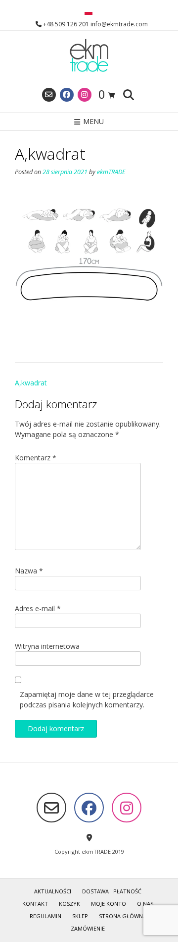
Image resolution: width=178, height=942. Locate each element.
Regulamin (45, 916)
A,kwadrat (31, 382)
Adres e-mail (38, 608)
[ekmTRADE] (89, 56)
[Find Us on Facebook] (67, 95)
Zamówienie (88, 928)
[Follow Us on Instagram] (84, 95)
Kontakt (35, 903)
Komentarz (35, 457)
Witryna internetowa (47, 646)
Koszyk (69, 903)
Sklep (80, 916)
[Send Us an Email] (49, 95)
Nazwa (29, 570)
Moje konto (108, 903)
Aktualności (52, 891)
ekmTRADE (111, 172)
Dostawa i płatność (111, 891)
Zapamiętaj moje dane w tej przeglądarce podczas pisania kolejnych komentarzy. (87, 699)
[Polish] (88, 12)
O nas (145, 903)
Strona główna (122, 916)
